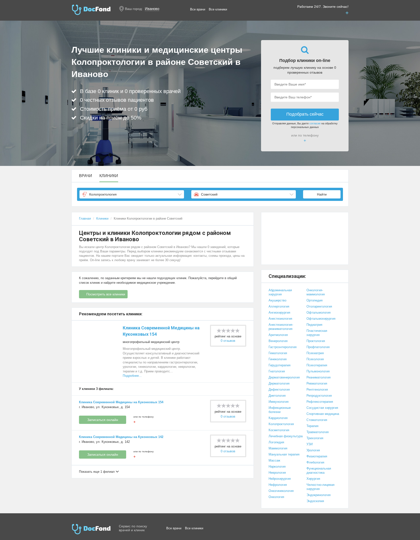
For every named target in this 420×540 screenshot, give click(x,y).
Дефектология (279, 389)
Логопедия (276, 442)
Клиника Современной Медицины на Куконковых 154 (121, 402)
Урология (313, 450)
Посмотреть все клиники (105, 294)
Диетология (277, 395)
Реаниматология (318, 377)
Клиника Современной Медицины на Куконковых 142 (121, 437)
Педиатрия (314, 324)
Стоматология (316, 420)
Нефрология (278, 485)
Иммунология (279, 401)
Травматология (317, 432)
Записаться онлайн (102, 420)
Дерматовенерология (284, 377)
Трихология (314, 438)
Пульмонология (318, 371)
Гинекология (278, 359)
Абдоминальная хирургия (280, 292)
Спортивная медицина (322, 414)
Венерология (278, 341)
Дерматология (279, 383)
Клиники (108, 176)
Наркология (277, 466)
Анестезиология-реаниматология (281, 327)
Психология (315, 359)
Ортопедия (314, 300)
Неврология (277, 472)
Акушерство (277, 300)
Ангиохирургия (279, 312)
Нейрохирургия (280, 478)
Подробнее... (132, 375)
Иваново (152, 9)
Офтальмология (318, 312)
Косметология (279, 430)
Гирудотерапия (279, 365)
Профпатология (318, 347)
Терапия (312, 426)
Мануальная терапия (284, 454)
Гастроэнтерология (283, 347)
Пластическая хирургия (316, 333)
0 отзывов (228, 341)
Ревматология (316, 383)
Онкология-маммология (315, 292)
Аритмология (278, 335)
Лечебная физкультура (286, 436)
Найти (322, 194)
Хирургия (313, 478)
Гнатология (277, 371)
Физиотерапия (316, 456)
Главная (85, 218)
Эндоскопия (315, 501)
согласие (315, 123)
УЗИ (309, 444)
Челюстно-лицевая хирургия (320, 487)
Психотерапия (316, 365)
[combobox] (131, 194)
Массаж (274, 460)
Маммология (278, 448)
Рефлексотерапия (319, 401)
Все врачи (197, 9)
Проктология (315, 341)
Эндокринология (318, 495)
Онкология (276, 497)
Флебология (315, 462)
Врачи (85, 176)
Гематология (278, 353)
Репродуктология (319, 395)
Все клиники (218, 9)
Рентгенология (317, 389)
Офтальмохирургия (320, 318)
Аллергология (279, 306)
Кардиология (278, 418)
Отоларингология (319, 306)
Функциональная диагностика (318, 470)
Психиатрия (315, 353)
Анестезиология (280, 318)
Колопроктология (281, 424)
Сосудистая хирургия (322, 408)
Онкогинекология (281, 491)
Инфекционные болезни (280, 410)
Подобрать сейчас (305, 114)
